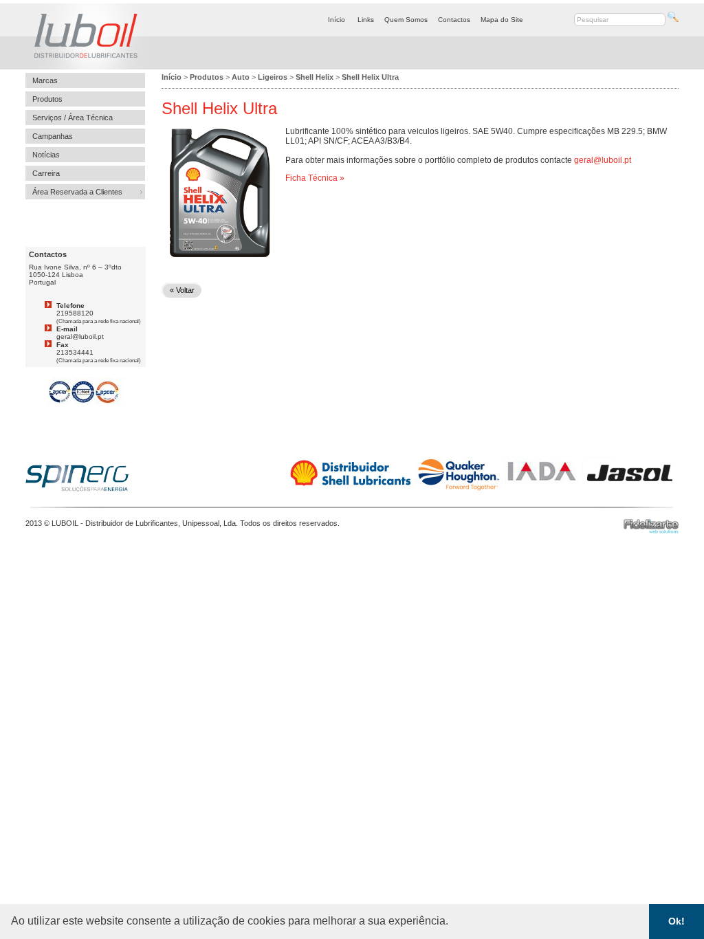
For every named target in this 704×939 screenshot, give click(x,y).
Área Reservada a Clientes (77, 192)
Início (336, 19)
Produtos (47, 99)
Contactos (454, 19)
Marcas (45, 80)
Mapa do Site (502, 19)
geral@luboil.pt (602, 160)
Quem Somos (406, 19)
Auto (241, 77)
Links (366, 19)
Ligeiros (272, 77)
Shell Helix (314, 77)
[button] (453, 922)
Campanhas (52, 136)
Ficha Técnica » (314, 178)
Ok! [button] (676, 921)
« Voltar (182, 290)
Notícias (46, 155)
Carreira (46, 173)
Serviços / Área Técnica (72, 117)
